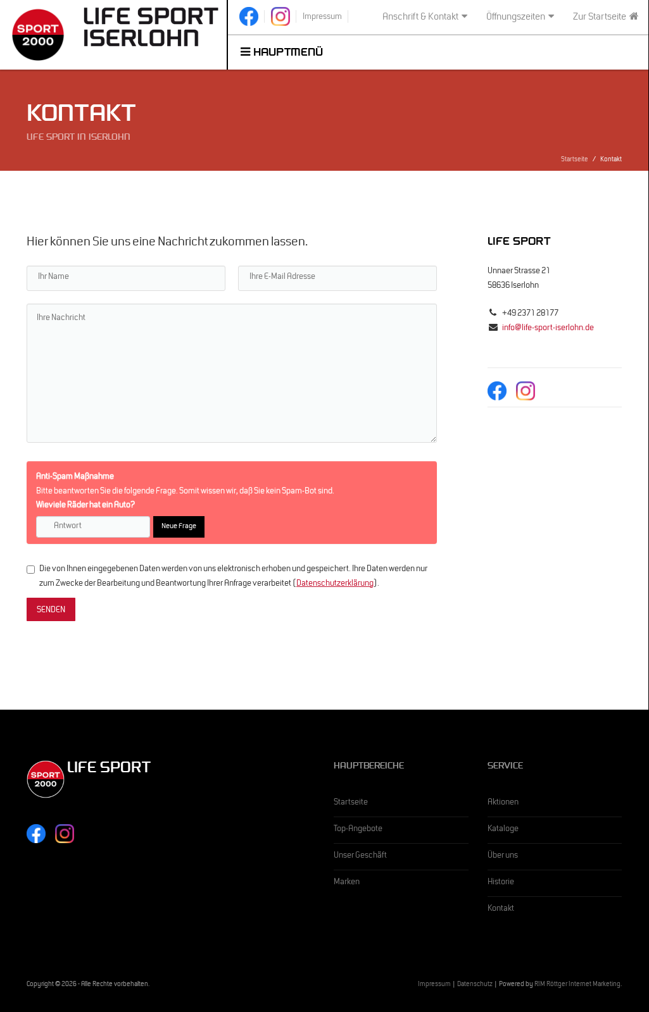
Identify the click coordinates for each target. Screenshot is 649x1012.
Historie (501, 883)
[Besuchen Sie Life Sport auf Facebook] (248, 16)
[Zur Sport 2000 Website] (37, 35)
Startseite (574, 160)
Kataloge (503, 829)
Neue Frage (178, 527)
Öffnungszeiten (515, 18)
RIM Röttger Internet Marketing (577, 985)
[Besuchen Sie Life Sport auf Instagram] (280, 16)
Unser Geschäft (360, 856)
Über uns (503, 856)
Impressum (434, 985)
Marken (347, 883)
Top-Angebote (358, 829)
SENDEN (51, 611)
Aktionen (503, 803)
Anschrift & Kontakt (420, 18)
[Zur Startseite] (151, 27)
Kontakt (501, 909)
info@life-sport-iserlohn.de (548, 328)
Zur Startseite (599, 18)
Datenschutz (475, 985)
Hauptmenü (286, 53)
